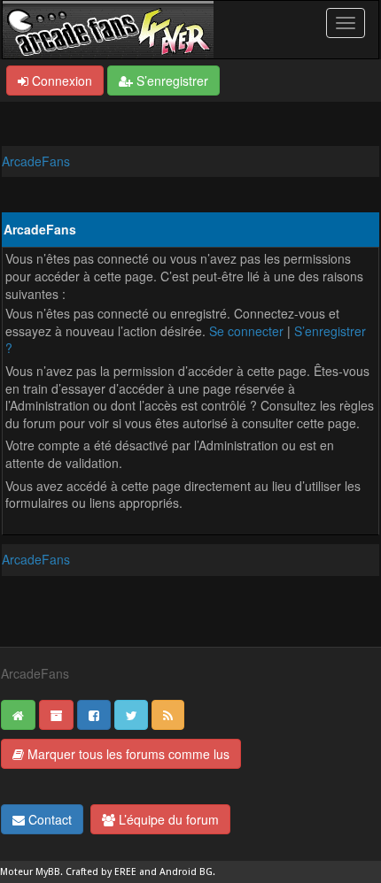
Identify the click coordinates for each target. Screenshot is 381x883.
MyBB (47, 872)
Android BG (186, 872)
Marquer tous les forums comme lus (126, 754)
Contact (48, 819)
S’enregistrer (170, 80)
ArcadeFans (36, 161)
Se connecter (246, 331)
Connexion (60, 80)
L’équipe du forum (167, 819)
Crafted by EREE (101, 872)
